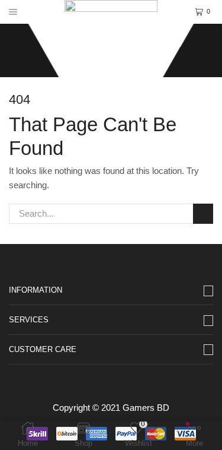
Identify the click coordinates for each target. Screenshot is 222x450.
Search (203, 214)
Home (91, 41)
